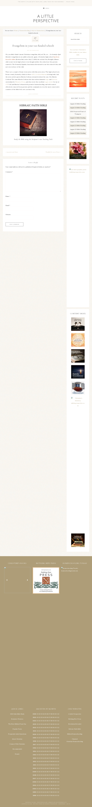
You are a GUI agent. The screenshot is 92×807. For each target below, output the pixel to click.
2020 (34, 734)
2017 (34, 744)
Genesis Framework (51, 803)
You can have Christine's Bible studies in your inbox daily (77, 52)
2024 (34, 721)
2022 (34, 727)
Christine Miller (42, 802)
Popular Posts (17, 729)
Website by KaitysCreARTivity (58, 802)
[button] (17, 580)
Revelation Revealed (74, 724)
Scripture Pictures (17, 719)
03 (41, 714)
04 (43, 714)
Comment (9, 172)
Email (8, 205)
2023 (34, 724)
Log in (68, 803)
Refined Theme (37, 803)
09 (53, 717)
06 (47, 714)
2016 (34, 748)
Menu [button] (47, 8)
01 (37, 714)
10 (55, 717)
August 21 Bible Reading (78, 125)
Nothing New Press (74, 719)
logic (47, 79)
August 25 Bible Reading (78, 104)
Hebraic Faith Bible (75, 729)
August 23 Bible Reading (78, 118)
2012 (34, 761)
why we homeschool (33, 50)
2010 (34, 768)
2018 (34, 741)
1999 (34, 792)
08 (51, 714)
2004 (34, 788)
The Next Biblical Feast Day (17, 724)
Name (8, 196)
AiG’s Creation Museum (39, 74)
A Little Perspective (46, 18)
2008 (34, 775)
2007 (34, 778)
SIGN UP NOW (78, 60)
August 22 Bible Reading (78, 122)
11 (57, 717)
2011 (34, 765)
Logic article (49, 82)
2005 (34, 785)
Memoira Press (20, 82)
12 (58, 717)
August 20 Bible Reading (78, 129)
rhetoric (54, 79)
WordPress (61, 803)
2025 (34, 717)
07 (49, 714)
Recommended (17, 749)
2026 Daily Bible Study (17, 714)
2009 (34, 772)
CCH (7, 84)
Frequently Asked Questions (17, 734)
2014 (34, 755)
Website (8, 214)
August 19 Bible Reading (78, 133)
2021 (34, 731)
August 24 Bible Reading (78, 107)
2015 (34, 751)
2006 (34, 782)
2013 (34, 758)
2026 (34, 714)
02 (39, 714)
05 (45, 714)
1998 (34, 795)
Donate (17, 754)
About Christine (17, 739)
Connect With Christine (17, 744)
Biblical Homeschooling (74, 734)
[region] (17, 580)
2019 (34, 738)
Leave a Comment (33, 94)
